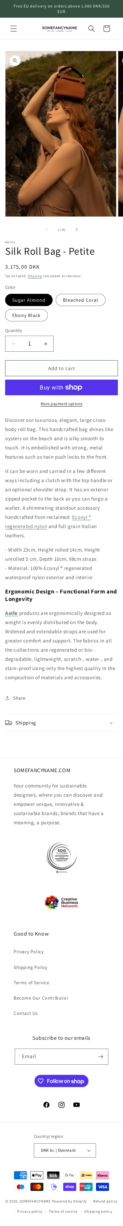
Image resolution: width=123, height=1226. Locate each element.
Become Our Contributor (41, 998)
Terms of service (63, 1211)
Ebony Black (26, 315)
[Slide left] (46, 229)
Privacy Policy (28, 952)
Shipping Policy (30, 967)
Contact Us (26, 1013)
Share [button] (19, 698)
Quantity (13, 330)
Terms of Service (32, 983)
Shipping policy (98, 1211)
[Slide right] (76, 229)
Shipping (35, 276)
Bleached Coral (80, 300)
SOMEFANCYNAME (35, 1200)
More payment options (62, 403)
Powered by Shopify (69, 1200)
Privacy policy (29, 1211)
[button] (13, 28)
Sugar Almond (28, 300)
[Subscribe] (100, 1057)
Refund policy (105, 1201)
